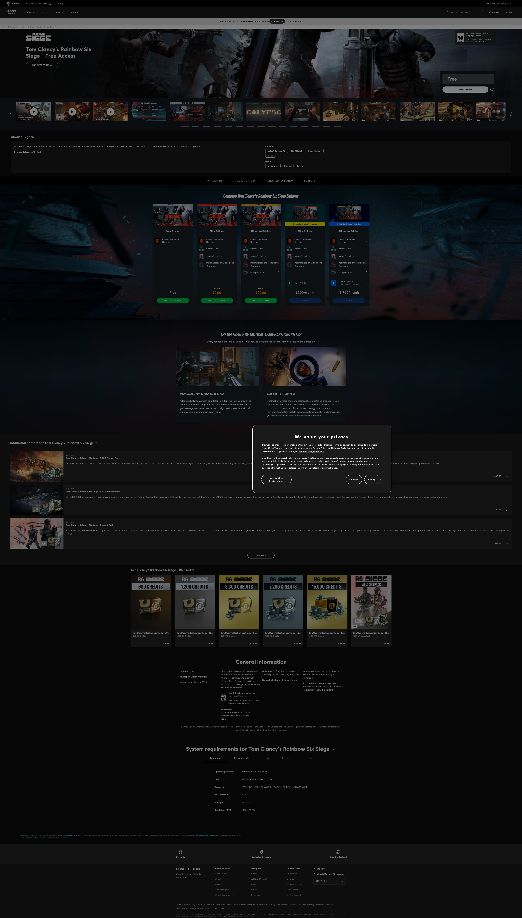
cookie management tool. (311, 451)
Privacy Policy (319, 448)
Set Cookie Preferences (276, 479)
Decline (353, 479)
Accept (372, 479)
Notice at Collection (341, 448)
